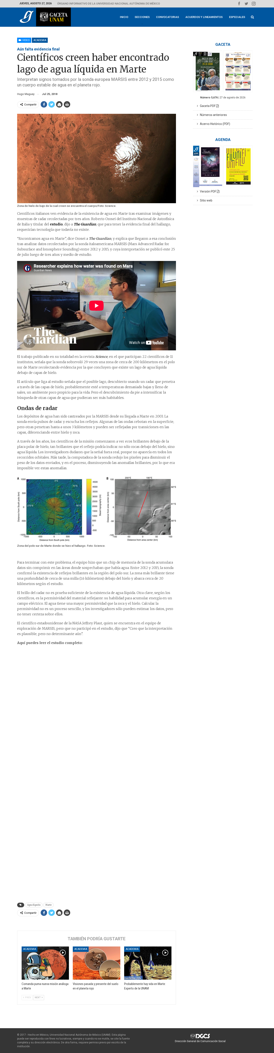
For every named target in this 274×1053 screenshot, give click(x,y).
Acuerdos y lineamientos (204, 17)
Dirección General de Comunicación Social (200, 1041)
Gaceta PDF (207, 106)
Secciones (142, 17)
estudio (56, 224)
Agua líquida (33, 904)
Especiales (237, 17)
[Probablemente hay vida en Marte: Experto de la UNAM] (147, 963)
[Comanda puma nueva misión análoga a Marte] (45, 963)
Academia (39, 40)
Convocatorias (167, 17)
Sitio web (205, 200)
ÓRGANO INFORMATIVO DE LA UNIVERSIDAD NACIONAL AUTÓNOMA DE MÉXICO (108, 3)
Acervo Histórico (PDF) (214, 124)
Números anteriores (212, 115)
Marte (48, 904)
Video (26, 40)
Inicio (124, 17)
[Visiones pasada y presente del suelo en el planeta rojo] (96, 963)
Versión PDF (207, 191)
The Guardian (85, 224)
